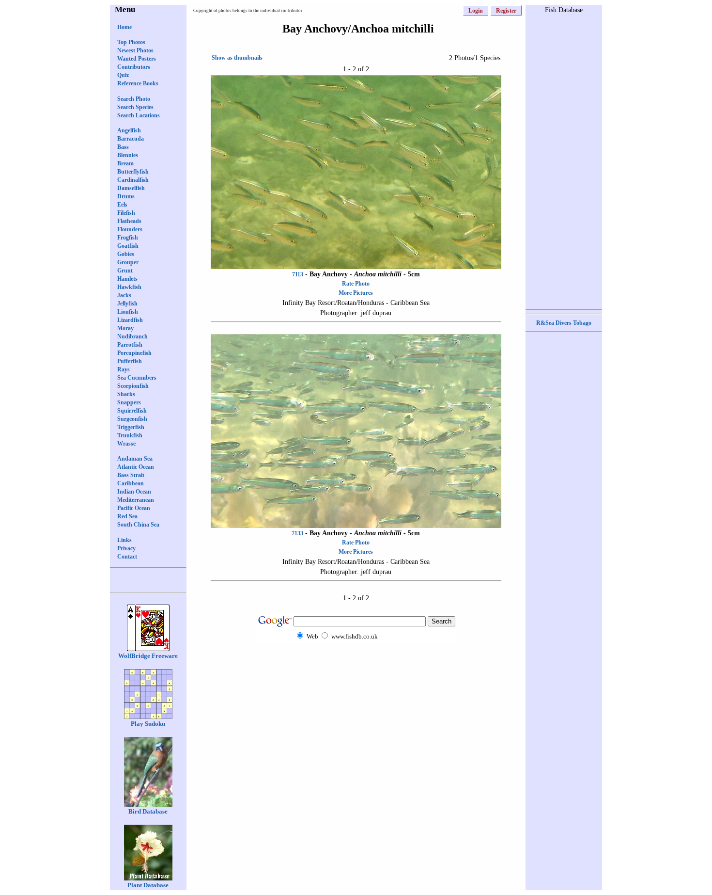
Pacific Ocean (133, 508)
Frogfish (127, 237)
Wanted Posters (136, 58)
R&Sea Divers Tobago (563, 323)
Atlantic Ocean (135, 466)
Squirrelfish (132, 410)
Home (124, 27)
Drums (126, 196)
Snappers (129, 402)
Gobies (125, 254)
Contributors (133, 67)
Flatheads (129, 221)
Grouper (128, 262)
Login (475, 10)
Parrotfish (129, 344)
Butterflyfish (133, 171)
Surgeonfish (132, 419)
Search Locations (138, 115)
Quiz (123, 75)
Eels (122, 204)
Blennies (127, 155)
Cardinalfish (133, 179)
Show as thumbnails (237, 57)
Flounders (129, 229)
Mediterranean (135, 499)
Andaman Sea (135, 458)
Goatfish (128, 245)
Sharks (126, 394)
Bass (123, 147)
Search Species (135, 107)
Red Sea (127, 516)
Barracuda (130, 138)
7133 (297, 533)
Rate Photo (356, 283)
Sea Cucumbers (136, 377)
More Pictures (356, 292)
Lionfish (127, 311)
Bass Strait (130, 475)
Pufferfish (129, 361)
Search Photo (133, 99)
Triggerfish (130, 427)
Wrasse (126, 443)
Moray (125, 328)
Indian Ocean (134, 491)
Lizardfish (130, 320)
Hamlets (127, 278)
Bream (125, 163)
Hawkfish (129, 287)
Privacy (126, 548)
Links (124, 540)
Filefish (126, 212)
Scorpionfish (133, 386)
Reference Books (137, 83)
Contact (127, 556)
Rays (123, 369)
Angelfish (129, 130)
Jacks (124, 295)
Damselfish (131, 188)
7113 (297, 274)
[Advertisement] (356, 661)
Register (506, 10)
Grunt (125, 270)
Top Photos (131, 42)
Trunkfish (129, 435)
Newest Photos (135, 50)
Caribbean (130, 483)
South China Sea (138, 524)
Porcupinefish (134, 353)
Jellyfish (127, 303)
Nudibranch (132, 336)
